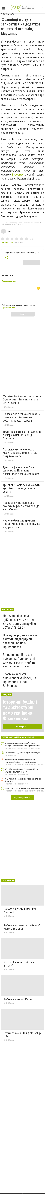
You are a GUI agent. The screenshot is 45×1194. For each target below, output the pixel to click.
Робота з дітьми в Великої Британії (20, 910)
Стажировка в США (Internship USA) (22, 1034)
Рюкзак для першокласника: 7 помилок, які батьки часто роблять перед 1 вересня (21, 417)
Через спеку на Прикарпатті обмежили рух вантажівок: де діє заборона (21, 506)
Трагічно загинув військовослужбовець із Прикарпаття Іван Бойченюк (19, 680)
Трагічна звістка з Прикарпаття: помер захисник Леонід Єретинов (22, 435)
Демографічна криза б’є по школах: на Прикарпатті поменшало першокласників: (21, 471)
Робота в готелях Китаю (18, 999)
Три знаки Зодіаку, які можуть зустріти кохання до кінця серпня (21, 488)
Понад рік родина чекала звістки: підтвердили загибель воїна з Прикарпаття (20, 641)
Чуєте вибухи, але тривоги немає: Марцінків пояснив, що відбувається (21, 524)
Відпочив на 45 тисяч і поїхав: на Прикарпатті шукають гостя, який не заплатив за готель (19, 660)
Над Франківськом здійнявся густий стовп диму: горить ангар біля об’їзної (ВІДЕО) (19, 621)
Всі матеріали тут (22, 726)
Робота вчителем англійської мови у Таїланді (21, 927)
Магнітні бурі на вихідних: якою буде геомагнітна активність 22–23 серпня (22, 400)
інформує (18, 174)
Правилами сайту (9, 307)
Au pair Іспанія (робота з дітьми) (19, 964)
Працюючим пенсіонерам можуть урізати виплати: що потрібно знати (20, 453)
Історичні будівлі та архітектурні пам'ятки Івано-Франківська (20, 710)
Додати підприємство (22, 797)
